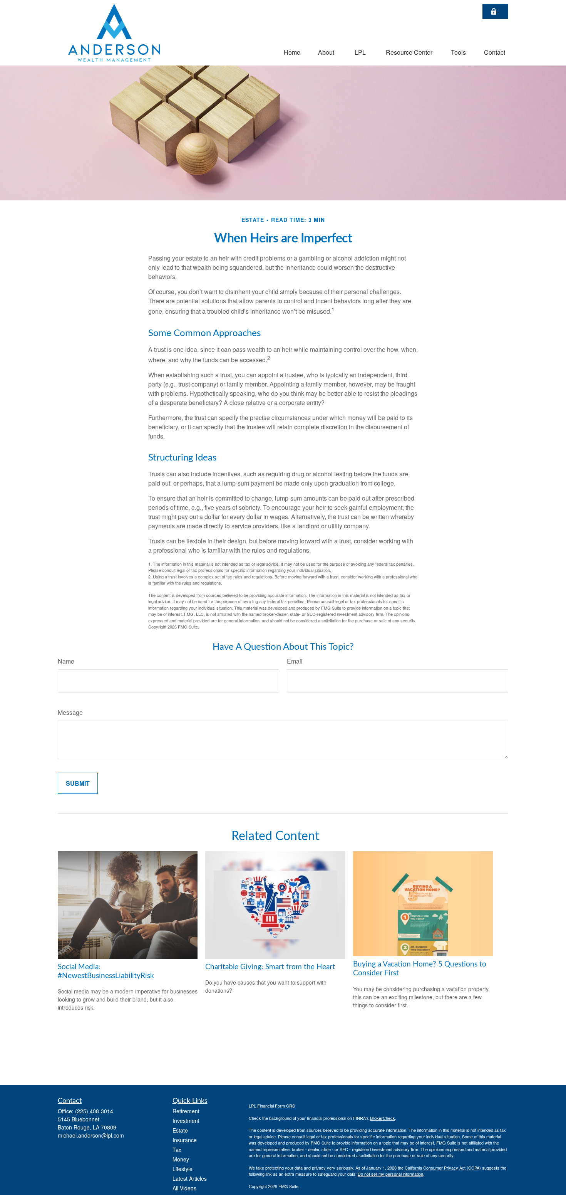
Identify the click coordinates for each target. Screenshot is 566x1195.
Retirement (185, 1111)
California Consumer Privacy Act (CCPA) (443, 1168)
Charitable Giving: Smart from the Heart (270, 967)
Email (295, 661)
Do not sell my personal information (390, 1174)
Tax (176, 1149)
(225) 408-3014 (94, 1111)
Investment (185, 1120)
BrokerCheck (382, 1118)
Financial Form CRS (276, 1106)
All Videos (184, 1188)
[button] (292, 52)
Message (70, 712)
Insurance (184, 1140)
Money (180, 1159)
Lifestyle (182, 1169)
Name (66, 661)
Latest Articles (189, 1178)
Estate (180, 1130)
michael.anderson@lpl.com (91, 1135)
